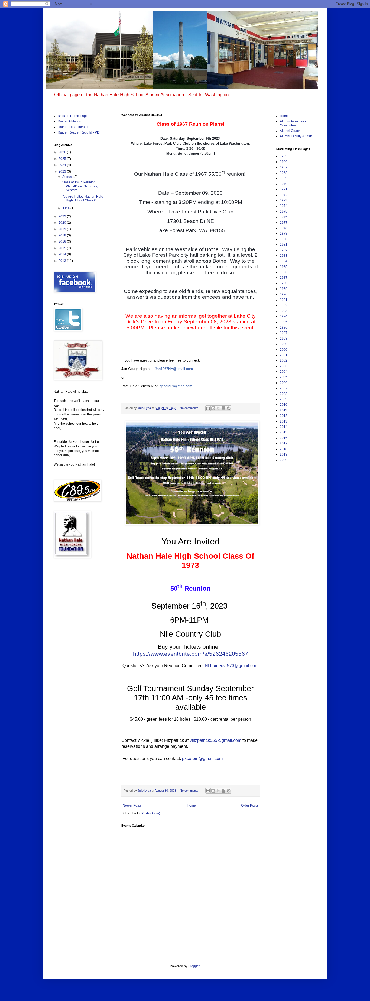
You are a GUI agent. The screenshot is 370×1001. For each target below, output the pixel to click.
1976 (283, 217)
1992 (283, 305)
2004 (283, 371)
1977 (283, 223)
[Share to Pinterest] (228, 408)
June (66, 208)
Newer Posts (132, 805)
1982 (283, 250)
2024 (63, 165)
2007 (283, 388)
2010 (283, 405)
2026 (63, 152)
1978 (283, 228)
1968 (283, 173)
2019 (63, 229)
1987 (283, 278)
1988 (283, 283)
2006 (283, 383)
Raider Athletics (69, 121)
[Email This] (208, 408)
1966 (283, 162)
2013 (63, 261)
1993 (283, 311)
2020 (63, 223)
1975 (283, 211)
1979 (283, 233)
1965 (283, 156)
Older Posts (249, 805)
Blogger (194, 966)
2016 (63, 241)
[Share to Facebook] (223, 408)
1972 (283, 195)
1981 (283, 244)
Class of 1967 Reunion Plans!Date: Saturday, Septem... (80, 186)
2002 (283, 360)
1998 (283, 338)
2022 (63, 216)
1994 (283, 316)
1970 (283, 184)
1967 (283, 167)
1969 (283, 178)
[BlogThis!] (213, 408)
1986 (283, 272)
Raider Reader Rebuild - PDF (79, 132)
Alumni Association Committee (294, 123)
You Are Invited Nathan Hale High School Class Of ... (82, 198)
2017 (283, 443)
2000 (283, 350)
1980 (283, 239)
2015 (63, 248)
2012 (283, 416)
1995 (283, 322)
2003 (283, 366)
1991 (283, 300)
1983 (283, 256)
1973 (283, 200)
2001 (283, 355)
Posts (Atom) (150, 813)
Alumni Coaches (292, 131)
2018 (63, 235)
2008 (283, 394)
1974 (283, 206)
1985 (283, 267)
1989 (283, 289)
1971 (283, 189)
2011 (283, 410)
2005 (283, 377)
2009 (283, 399)
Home (191, 805)
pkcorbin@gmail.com (202, 758)
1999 (283, 344)
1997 (283, 333)
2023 (63, 171)
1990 (283, 294)
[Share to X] (218, 408)
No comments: (190, 408)
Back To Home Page (73, 116)
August (67, 177)
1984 (283, 261)
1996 (283, 327)
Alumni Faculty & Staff (296, 136)
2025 (63, 159)
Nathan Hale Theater (73, 127)
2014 (63, 254)
